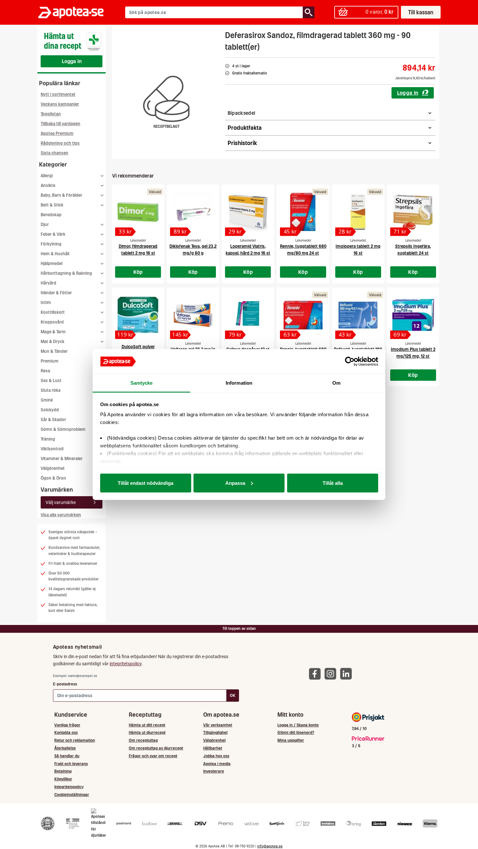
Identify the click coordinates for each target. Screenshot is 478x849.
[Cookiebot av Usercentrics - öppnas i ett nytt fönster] (349, 361)
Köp (138, 272)
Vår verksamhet (217, 725)
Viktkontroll (52, 449)
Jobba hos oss (216, 755)
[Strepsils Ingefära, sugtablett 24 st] (413, 212)
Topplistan (51, 114)
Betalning (63, 771)
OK (232, 695)
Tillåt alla (333, 482)
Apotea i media (217, 763)
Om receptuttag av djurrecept (156, 748)
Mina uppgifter (290, 740)
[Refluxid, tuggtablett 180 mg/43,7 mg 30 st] (358, 315)
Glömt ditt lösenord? (295, 732)
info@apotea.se (270, 846)
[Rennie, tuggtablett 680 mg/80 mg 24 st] (303, 212)
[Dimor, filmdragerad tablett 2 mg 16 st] (138, 212)
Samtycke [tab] (141, 383)
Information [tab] (239, 383)
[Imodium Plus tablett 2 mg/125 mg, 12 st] (413, 315)
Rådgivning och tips (60, 143)
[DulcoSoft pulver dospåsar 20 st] (138, 315)
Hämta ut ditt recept (147, 725)
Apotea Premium (57, 133)
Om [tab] (336, 383)
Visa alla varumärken (61, 515)
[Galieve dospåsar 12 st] (248, 315)
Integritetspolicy (69, 786)
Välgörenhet (53, 468)
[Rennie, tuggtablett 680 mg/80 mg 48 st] (303, 315)
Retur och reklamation (74, 740)
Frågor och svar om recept (153, 755)
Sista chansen (54, 153)
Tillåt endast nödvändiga (145, 482)
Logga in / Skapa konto (298, 725)
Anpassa (235, 482)
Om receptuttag (143, 740)
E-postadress (65, 684)
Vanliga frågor (67, 725)
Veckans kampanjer (60, 104)
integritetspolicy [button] (126, 663)
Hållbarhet (212, 748)
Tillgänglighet (215, 732)
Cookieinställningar (71, 794)
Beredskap (51, 215)
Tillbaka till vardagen (60, 123)
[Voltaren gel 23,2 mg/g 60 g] (193, 315)
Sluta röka (50, 390)
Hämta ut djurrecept (147, 732)
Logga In (407, 92)
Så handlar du (66, 755)
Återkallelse (65, 748)
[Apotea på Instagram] (332, 673)
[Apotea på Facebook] (316, 673)
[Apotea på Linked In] (347, 673)
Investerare (213, 771)
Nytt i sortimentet (58, 94)
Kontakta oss (66, 732)
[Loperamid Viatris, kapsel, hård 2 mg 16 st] (248, 212)
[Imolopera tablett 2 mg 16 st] (358, 212)
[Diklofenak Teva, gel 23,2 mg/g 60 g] (193, 212)
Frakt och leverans (71, 763)
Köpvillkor (63, 778)
